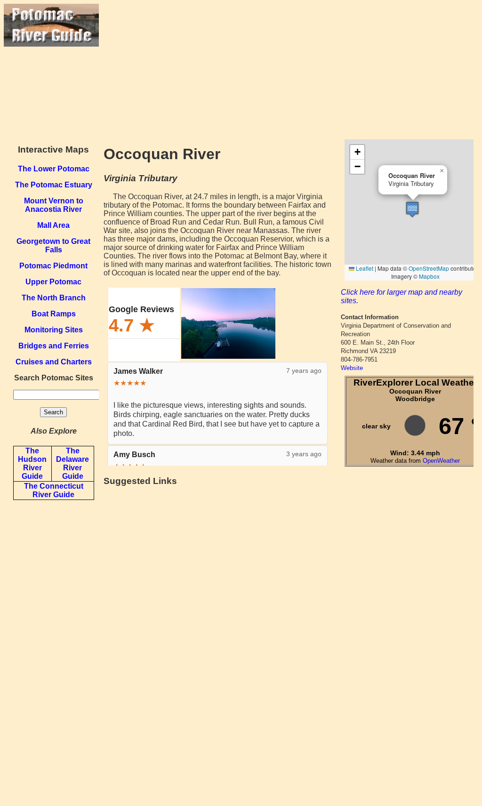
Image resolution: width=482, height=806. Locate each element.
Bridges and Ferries (53, 346)
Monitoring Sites (53, 330)
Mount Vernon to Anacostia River (53, 205)
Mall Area (53, 225)
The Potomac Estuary (53, 185)
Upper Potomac (53, 282)
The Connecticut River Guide (53, 490)
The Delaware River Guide (72, 463)
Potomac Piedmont (53, 266)
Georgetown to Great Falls (53, 245)
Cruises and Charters (54, 362)
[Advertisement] (288, 70)
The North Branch (54, 298)
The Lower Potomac (53, 169)
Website (352, 367)
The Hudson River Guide (32, 463)
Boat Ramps (54, 314)
